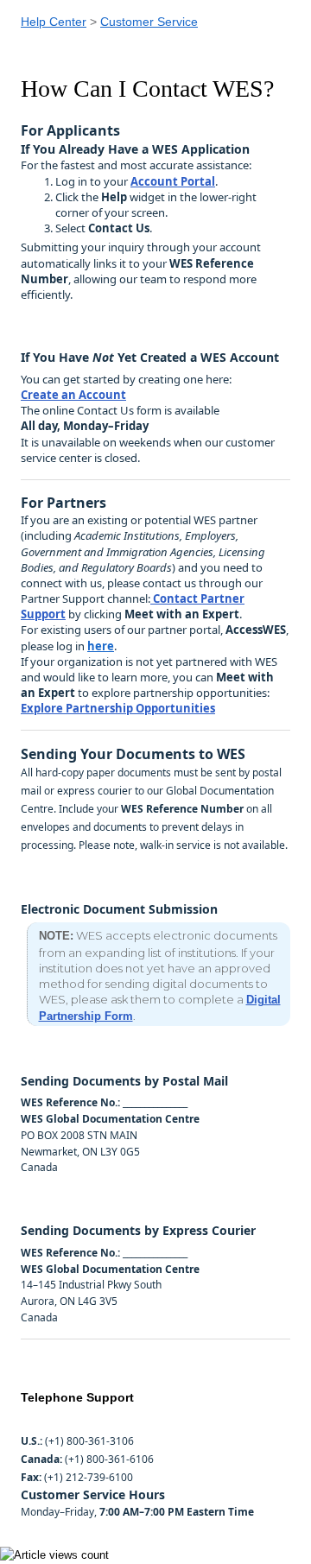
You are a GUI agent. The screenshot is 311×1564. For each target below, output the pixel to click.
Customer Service (149, 21)
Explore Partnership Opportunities (118, 708)
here (100, 646)
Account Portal (172, 181)
